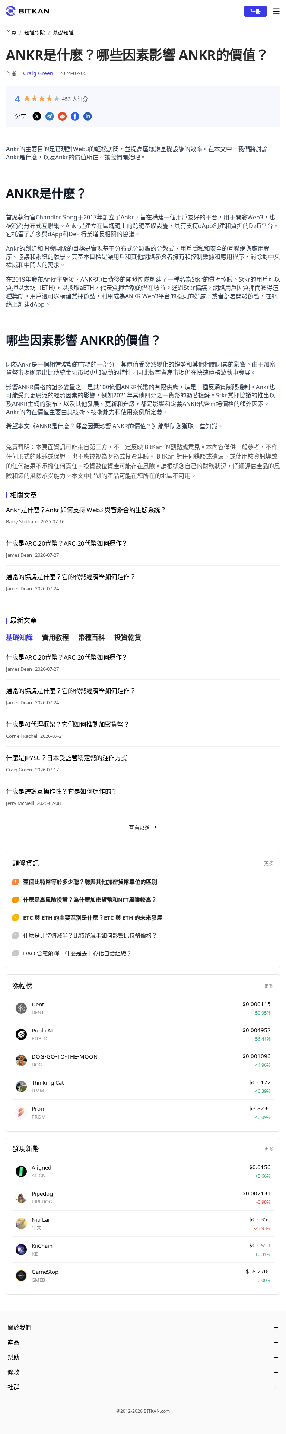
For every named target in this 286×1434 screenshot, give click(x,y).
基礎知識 (63, 32)
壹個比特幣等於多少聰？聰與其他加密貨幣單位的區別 (90, 881)
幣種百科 (91, 637)
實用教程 (55, 637)
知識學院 (34, 32)
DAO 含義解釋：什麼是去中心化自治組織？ (77, 953)
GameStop (45, 1271)
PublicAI (42, 1030)
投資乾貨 (127, 637)
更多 (269, 863)
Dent (38, 1004)
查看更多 (139, 827)
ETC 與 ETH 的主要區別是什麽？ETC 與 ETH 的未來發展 (92, 917)
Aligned (41, 1167)
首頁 (11, 32)
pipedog (42, 1193)
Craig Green (38, 73)
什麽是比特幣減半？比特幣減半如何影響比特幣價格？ (90, 935)
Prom (39, 1108)
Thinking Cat (48, 1082)
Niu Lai (41, 1219)
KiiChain (42, 1245)
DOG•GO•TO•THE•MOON (65, 1056)
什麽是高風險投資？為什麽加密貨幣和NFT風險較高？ (90, 899)
